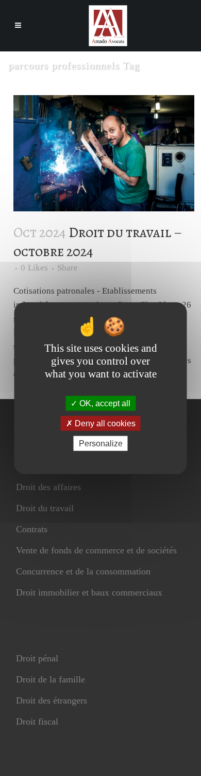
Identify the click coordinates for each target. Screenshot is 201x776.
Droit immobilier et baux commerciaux (89, 592)
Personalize (101, 443)
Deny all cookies (104, 423)
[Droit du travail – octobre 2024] (103, 153)
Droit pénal (37, 658)
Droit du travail (45, 508)
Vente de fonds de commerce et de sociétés (96, 550)
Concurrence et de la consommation (83, 571)
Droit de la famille (50, 679)
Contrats (31, 529)
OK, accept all (103, 403)
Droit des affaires (48, 487)
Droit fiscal (37, 721)
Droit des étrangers (51, 700)
